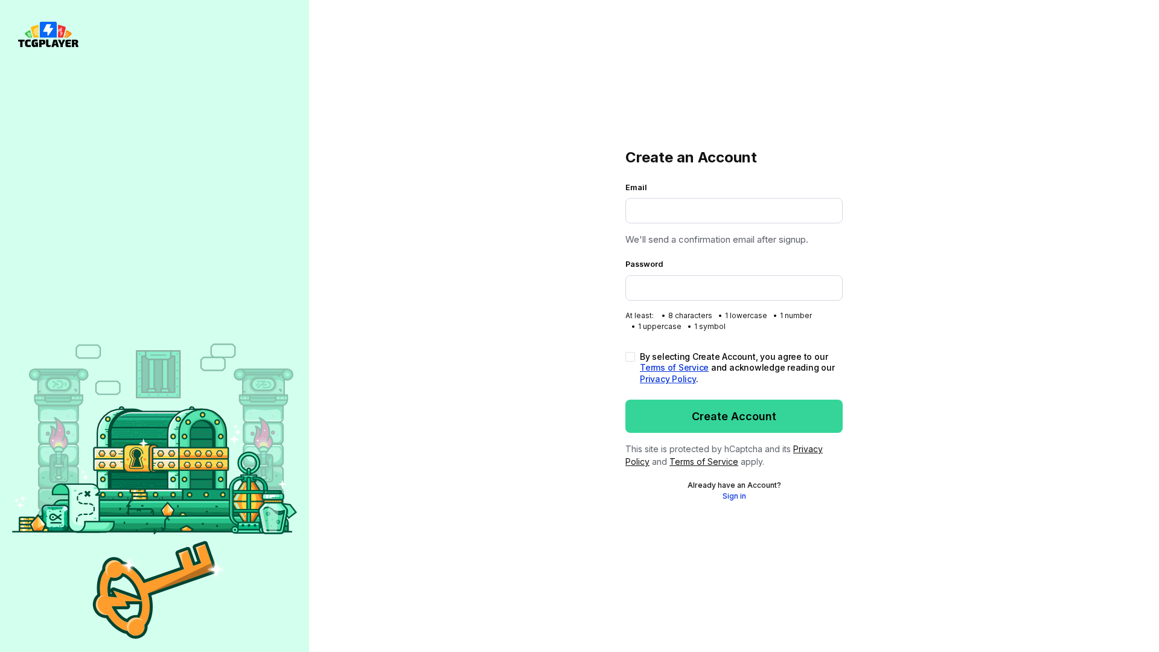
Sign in (734, 495)
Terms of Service (674, 367)
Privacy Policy (668, 379)
